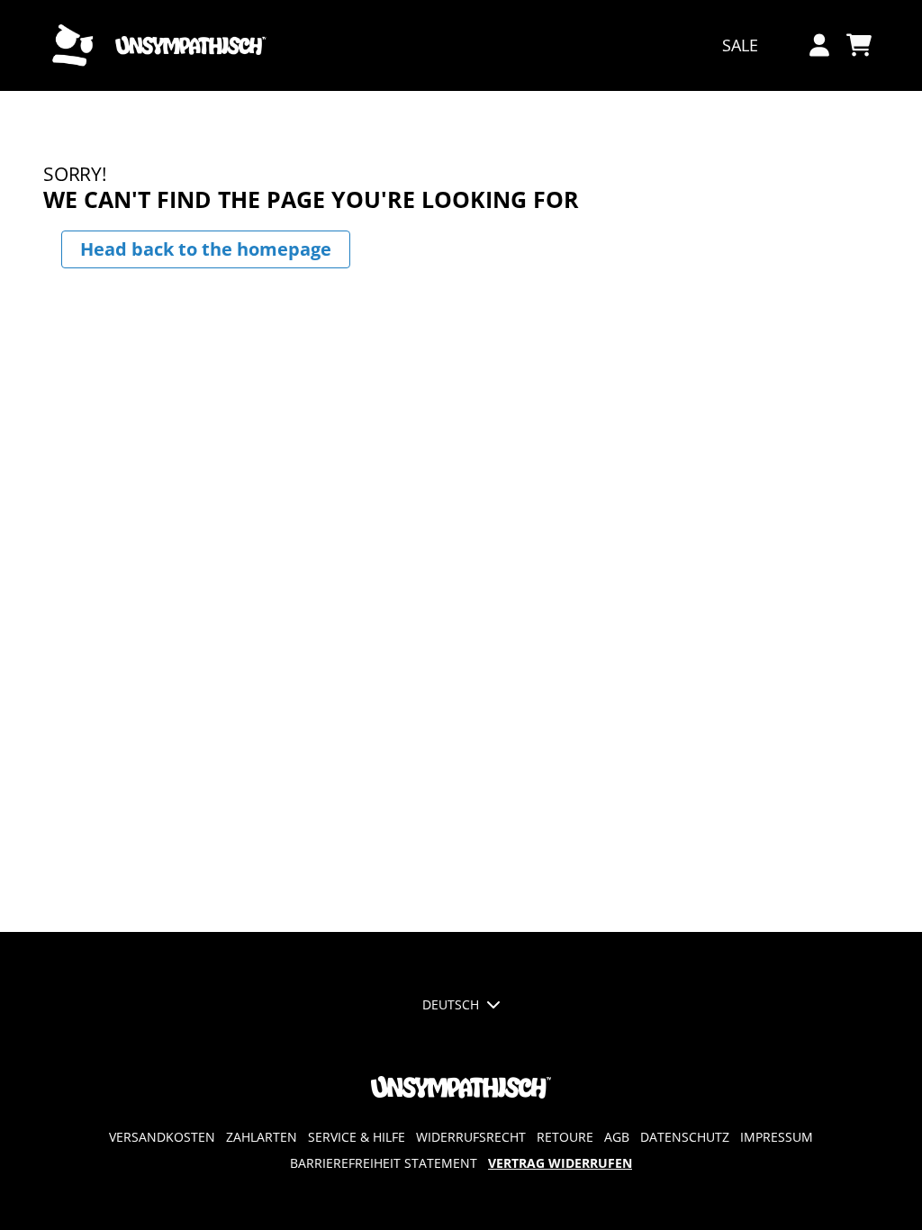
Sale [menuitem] (740, 45)
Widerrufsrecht (471, 1136)
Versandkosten (162, 1136)
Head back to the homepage (205, 249)
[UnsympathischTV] (159, 45)
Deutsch (450, 1004)
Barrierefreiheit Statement (383, 1162)
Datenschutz (684, 1136)
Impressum (776, 1136)
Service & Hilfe (356, 1136)
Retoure (565, 1136)
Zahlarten (261, 1136)
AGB (616, 1136)
